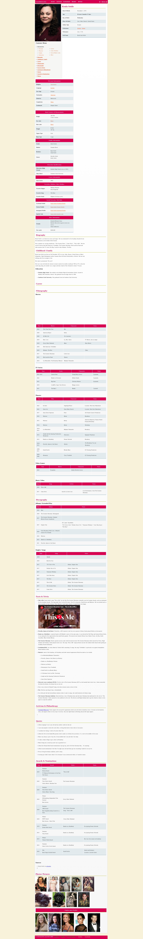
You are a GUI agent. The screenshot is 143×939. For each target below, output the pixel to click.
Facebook (87, 936)
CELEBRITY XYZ (41, 1)
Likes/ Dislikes (54, 50)
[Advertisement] (96, 255)
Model (74, 1)
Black (52, 121)
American (53, 95)
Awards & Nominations (43, 74)
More (52, 55)
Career (52, 48)
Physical (41, 50)
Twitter (80, 936)
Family (40, 53)
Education (41, 55)
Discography (40, 65)
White (52, 102)
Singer (83, 28)
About (63, 936)
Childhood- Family (42, 59)
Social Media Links (55, 52)
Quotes (39, 71)
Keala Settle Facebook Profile (58, 203)
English (52, 88)
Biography (40, 57)
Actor (53, 1)
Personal (41, 48)
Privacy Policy (71, 936)
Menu (104, 2)
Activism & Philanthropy (44, 69)
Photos (39, 76)
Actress (59, 1)
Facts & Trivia (41, 67)
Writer (80, 1)
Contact (57, 936)
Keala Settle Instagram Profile (58, 210)
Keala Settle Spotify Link (57, 214)
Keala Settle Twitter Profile (57, 207)
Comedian (66, 1)
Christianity (53, 84)
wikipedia (48, 866)
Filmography (40, 63)
